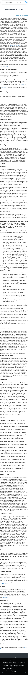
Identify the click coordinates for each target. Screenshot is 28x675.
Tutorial (22, 84)
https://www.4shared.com (15, 45)
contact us (5, 66)
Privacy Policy (12, 95)
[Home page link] (2, 2)
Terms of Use (14, 657)
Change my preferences (7, 668)
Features (4, 87)
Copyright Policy (3, 583)
